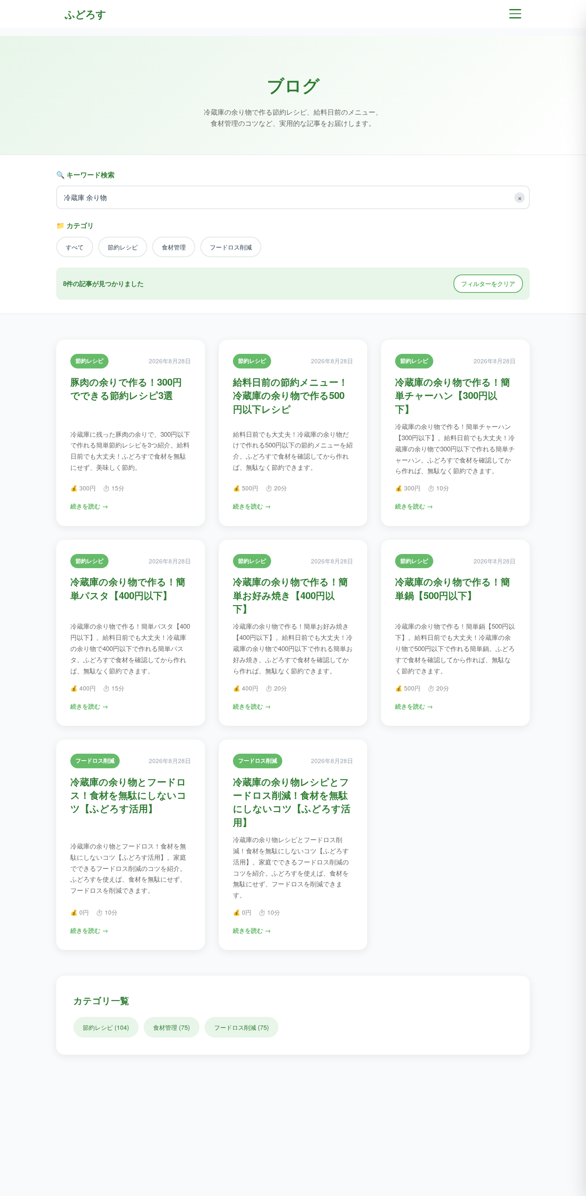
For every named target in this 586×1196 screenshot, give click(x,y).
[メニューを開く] (515, 14)
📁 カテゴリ (75, 225)
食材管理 (174, 246)
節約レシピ (123, 246)
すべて (75, 246)
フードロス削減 (231, 246)
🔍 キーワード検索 (85, 175)
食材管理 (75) (171, 1027)
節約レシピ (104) (106, 1027)
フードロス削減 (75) (241, 1027)
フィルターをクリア (488, 284)
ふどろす (85, 14)
